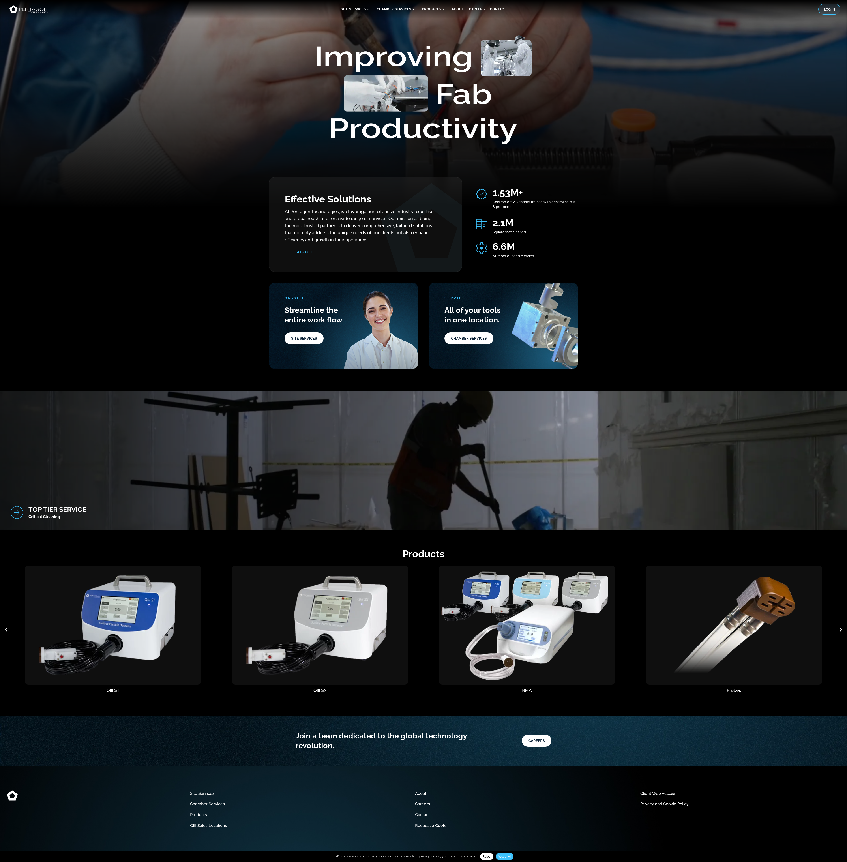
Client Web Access (657, 793)
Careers (477, 9)
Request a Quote (431, 825)
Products (431, 9)
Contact (498, 9)
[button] (6, 629)
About (458, 9)
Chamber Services (394, 9)
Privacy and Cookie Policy (664, 804)
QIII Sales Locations (208, 825)
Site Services (353, 9)
